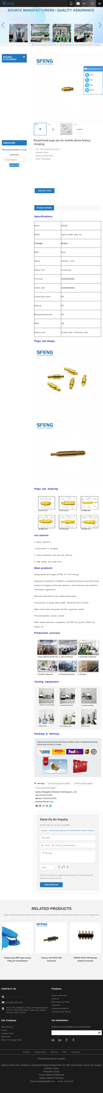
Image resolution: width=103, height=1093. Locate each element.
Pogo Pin (52, 45)
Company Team (7, 1033)
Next (2, 970)
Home (37, 45)
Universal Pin (9, 75)
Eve (91, 80)
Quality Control (40, 1052)
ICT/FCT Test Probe (12, 70)
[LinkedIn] (59, 1039)
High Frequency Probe (13, 133)
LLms (60, 1081)
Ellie (91, 85)
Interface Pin (9, 80)
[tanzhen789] (36, 805)
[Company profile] (53, 1039)
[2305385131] (40, 805)
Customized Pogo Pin (12, 110)
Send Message (51, 885)
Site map (54, 1052)
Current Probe (9, 95)
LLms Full (68, 1081)
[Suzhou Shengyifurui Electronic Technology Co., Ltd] (8, 3)
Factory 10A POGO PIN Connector (51, 959)
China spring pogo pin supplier (59, 783)
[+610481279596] (50, 805)
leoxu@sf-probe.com (14, 1002)
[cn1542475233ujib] (46, 805)
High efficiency (7, 1027)
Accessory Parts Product (10, 116)
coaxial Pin (8, 105)
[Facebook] (66, 1039)
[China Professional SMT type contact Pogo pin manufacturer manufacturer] (17, 937)
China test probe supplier (83, 783)
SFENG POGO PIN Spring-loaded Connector (85, 959)
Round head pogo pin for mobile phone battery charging (71, 830)
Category (44, 45)
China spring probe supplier (46, 788)
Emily (91, 90)
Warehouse (5, 1037)
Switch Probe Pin (10, 100)
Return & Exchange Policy (11, 1040)
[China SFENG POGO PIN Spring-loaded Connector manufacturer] (85, 937)
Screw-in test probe (11, 123)
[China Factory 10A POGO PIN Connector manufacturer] (51, 937)
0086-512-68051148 (14, 997)
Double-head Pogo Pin (13, 90)
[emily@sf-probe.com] (43, 805)
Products (26, 1052)
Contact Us (75, 1052)
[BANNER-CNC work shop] (51, 25)
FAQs (64, 1052)
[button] (50, 40)
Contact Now (44, 191)
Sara (91, 75)
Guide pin (7, 128)
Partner (4, 1030)
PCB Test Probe (10, 65)
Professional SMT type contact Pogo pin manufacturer (17, 959)
